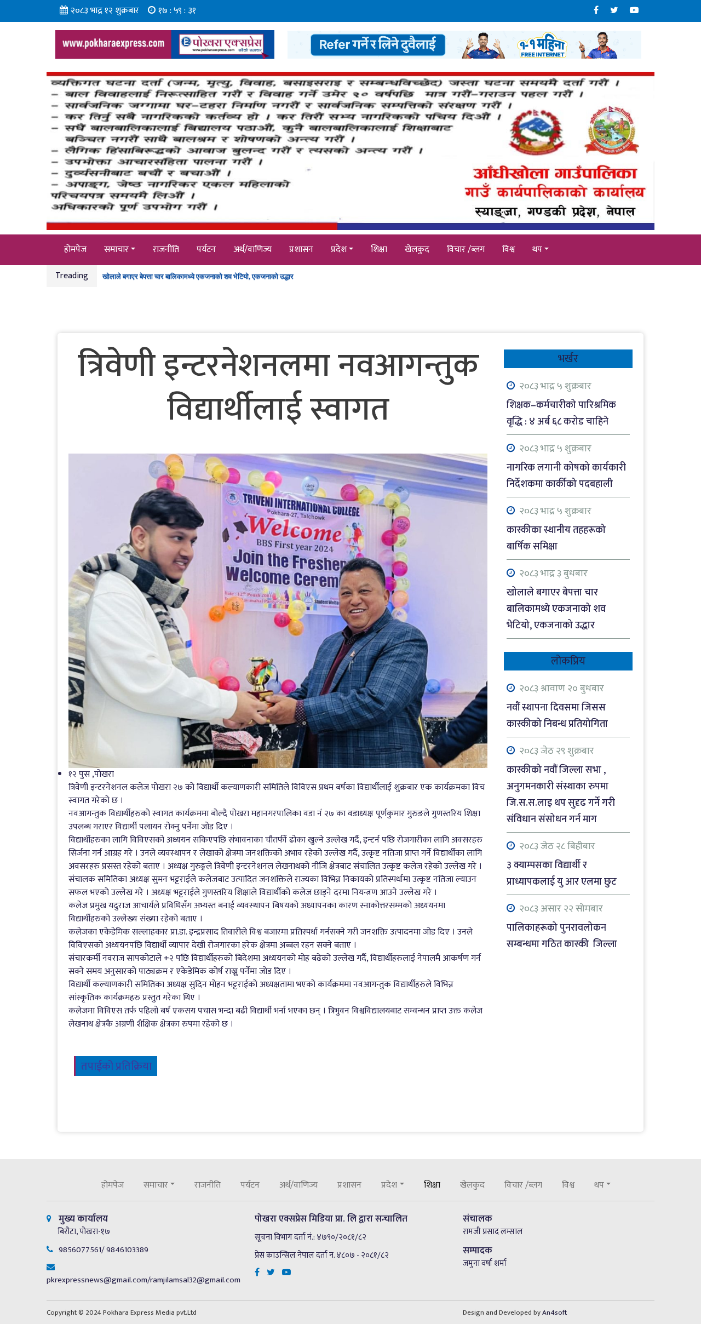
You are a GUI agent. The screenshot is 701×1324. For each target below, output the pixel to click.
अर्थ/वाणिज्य (252, 249)
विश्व (508, 249)
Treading (71, 275)
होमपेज (75, 249)
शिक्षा (379, 249)
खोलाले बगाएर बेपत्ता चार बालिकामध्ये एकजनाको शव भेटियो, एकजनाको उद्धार (198, 272)
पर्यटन (206, 249)
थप (537, 249)
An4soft (554, 1312)
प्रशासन (301, 249)
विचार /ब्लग (466, 249)
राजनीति (166, 249)
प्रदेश (339, 249)
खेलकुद (417, 249)
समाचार (116, 249)
